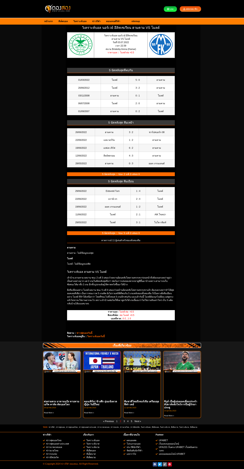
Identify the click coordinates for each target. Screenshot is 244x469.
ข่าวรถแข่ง (115, 427)
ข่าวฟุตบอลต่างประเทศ (87, 427)
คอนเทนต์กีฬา (113, 21)
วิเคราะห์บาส (165, 427)
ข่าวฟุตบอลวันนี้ (84, 333)
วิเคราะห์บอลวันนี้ (96, 336)
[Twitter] (160, 464)
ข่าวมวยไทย (124, 427)
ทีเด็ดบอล (63, 21)
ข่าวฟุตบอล (60, 427)
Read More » (49, 413)
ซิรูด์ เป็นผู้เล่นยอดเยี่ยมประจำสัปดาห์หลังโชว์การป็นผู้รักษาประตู (180, 404)
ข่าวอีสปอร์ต (135, 427)
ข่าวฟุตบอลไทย (72, 427)
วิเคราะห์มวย (184, 427)
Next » (138, 421)
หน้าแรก (48, 21)
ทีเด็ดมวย (194, 427)
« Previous (108, 421)
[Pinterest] (170, 464)
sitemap (135, 21)
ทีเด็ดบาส (174, 427)
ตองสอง (73, 464)
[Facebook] (155, 464)
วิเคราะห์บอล (80, 21)
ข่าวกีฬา (96, 21)
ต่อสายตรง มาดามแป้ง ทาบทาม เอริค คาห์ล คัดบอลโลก (61, 403)
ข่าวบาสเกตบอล (103, 427)
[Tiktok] (165, 464)
